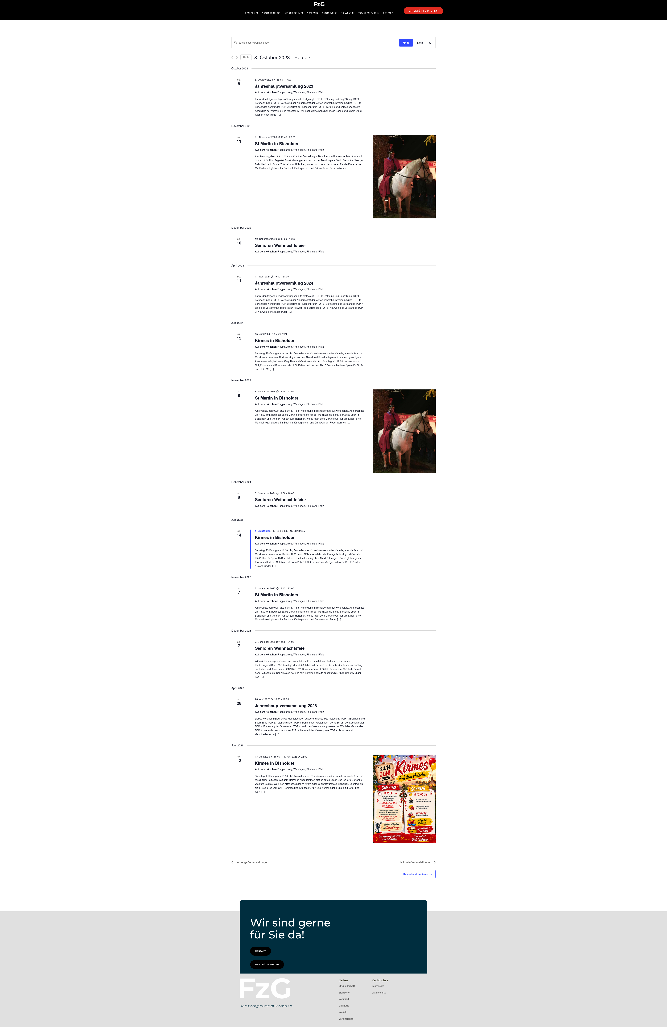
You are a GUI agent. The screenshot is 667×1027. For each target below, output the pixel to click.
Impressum (378, 986)
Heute (246, 57)
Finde (406, 42)
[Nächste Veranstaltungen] (237, 57)
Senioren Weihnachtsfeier (280, 245)
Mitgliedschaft (294, 13)
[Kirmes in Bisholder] (404, 799)
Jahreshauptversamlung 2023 (284, 86)
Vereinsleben (329, 13)
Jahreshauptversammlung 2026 (286, 705)
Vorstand (312, 13)
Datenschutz (379, 992)
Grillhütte (348, 13)
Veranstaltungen (369, 13)
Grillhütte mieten (423, 10)
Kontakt (388, 13)
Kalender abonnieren (415, 874)
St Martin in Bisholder (276, 143)
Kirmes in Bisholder (274, 340)
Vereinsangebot (271, 13)
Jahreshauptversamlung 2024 (284, 283)
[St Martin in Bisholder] (404, 176)
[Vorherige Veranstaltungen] (232, 57)
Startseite (251, 13)
